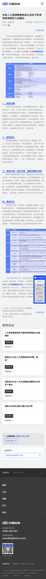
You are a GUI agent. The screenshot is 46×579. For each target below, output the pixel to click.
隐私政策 (16, 576)
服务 (4, 485)
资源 (4, 499)
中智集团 (15, 564)
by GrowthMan (31, 573)
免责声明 (27, 576)
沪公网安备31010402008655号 (15, 573)
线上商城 (30, 564)
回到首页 (5, 473)
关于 (4, 505)
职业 (4, 512)
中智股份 (22, 564)
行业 (4, 492)
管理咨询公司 (18, 284)
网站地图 (5, 576)
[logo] (11, 3)
